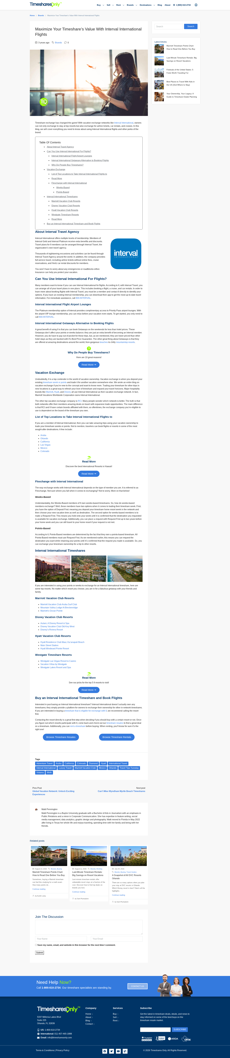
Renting (99, 869)
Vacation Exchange (56, 169)
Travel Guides (131, 872)
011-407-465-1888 (63, 1034)
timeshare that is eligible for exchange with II (86, 711)
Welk (49, 772)
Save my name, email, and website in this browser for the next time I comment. (76, 945)
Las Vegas (45, 445)
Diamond (93, 763)
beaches (103, 342)
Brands (130, 5)
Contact (89, 1024)
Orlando (44, 438)
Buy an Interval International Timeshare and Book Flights (73, 224)
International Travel (118, 763)
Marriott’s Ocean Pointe (51, 611)
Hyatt (56, 392)
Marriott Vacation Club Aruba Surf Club (58, 604)
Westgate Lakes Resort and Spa (55, 667)
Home (88, 1014)
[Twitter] (111, 1051)
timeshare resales (114, 723)
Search (190, 26)
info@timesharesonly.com (59, 1037)
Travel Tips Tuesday (129, 768)
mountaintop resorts (125, 342)
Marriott (49, 392)
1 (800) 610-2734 (183, 5)
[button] (61, 737)
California (45, 442)
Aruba (43, 435)
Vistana (40, 772)
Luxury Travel (65, 768)
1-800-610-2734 (52, 1030)
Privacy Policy (63, 1050)
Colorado (44, 451)
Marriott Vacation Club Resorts (66, 201)
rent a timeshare (77, 726)
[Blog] (125, 1051)
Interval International (123, 123)
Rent (118, 5)
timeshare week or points (55, 382)
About (167, 5)
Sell (108, 5)
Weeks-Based (63, 187)
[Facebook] (104, 1051)
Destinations (145, 5)
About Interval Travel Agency (60, 147)
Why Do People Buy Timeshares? (67, 165)
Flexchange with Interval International (69, 183)
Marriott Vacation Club (85, 768)
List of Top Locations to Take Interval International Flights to (79, 174)
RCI (80, 401)
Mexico (43, 448)
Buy (99, 5)
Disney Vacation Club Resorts (66, 205)
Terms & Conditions (45, 1050)
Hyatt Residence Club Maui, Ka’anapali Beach (62, 642)
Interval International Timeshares (62, 196)
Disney (67, 392)
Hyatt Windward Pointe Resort (54, 648)
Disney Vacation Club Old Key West (57, 626)
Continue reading (38, 889)
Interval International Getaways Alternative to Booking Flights (80, 160)
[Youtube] (118, 1051)
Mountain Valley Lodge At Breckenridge (59, 607)
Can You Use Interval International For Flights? (69, 151)
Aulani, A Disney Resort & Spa (54, 623)
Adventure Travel (44, 763)
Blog (160, 5)
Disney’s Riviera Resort (51, 630)
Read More (57, 178)
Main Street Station (49, 645)
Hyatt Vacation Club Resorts (65, 210)
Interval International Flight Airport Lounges (72, 156)
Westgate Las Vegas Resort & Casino (58, 661)
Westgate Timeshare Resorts (65, 215)
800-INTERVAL (83, 298)
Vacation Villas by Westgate (53, 664)
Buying (59, 869)
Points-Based (62, 192)
